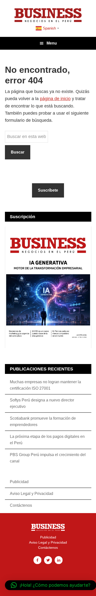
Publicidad (19, 482)
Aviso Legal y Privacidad (31, 493)
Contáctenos (21, 505)
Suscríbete (48, 190)
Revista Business (48, 15)
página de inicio (55, 98)
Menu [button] (52, 43)
